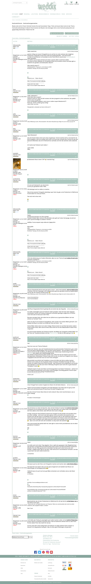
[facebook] (35, 552)
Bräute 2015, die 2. (48, 537)
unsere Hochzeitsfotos (32, 297)
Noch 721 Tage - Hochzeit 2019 (51, 544)
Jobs (22, 573)
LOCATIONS (34, 14)
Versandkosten (51, 565)
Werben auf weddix (38, 562)
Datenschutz (23, 570)
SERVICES (69, 14)
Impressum (23, 565)
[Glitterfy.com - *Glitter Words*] (35, 78)
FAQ (49, 573)
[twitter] (39, 552)
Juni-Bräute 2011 (47, 538)
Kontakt (49, 576)
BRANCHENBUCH (44, 14)
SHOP (21, 14)
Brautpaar (30, 353)
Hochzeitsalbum (70, 57)
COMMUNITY (15, 17)
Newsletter (50, 578)
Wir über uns (23, 562)
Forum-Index (15, 38)
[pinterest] (43, 552)
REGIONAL (27, 14)
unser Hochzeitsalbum (32, 298)
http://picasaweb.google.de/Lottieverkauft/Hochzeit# (52, 486)
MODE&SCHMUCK (55, 14)
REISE (63, 14)
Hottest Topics (74, 36)
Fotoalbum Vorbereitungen (33, 397)
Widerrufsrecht (51, 570)
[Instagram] (47, 552)
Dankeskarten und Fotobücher (51, 540)
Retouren (50, 568)
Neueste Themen (62, 36)
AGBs (22, 568)
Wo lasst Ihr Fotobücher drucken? (52, 542)
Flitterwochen (53, 333)
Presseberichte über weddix (40, 578)
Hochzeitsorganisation (24, 38)
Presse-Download (38, 576)
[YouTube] (51, 552)
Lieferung (50, 562)
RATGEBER (15, 14)
